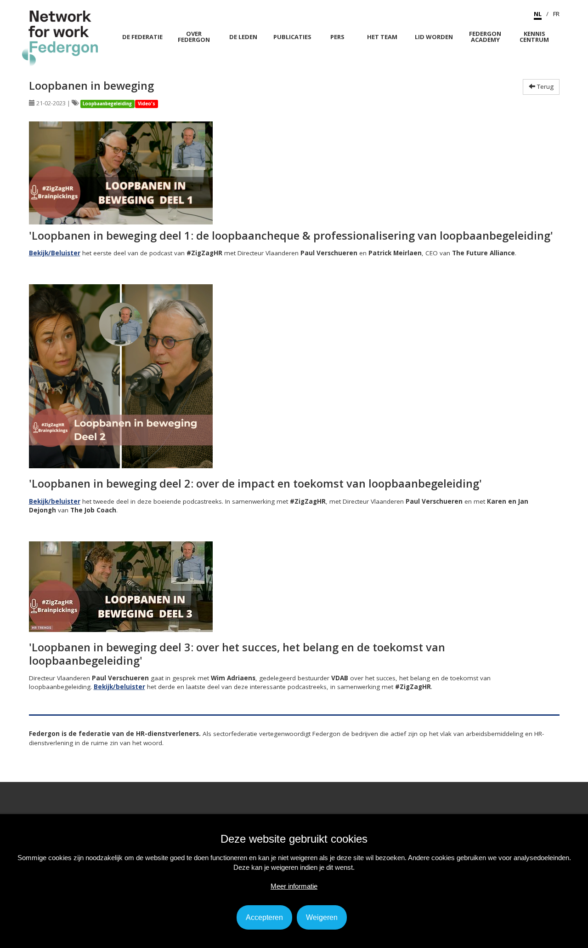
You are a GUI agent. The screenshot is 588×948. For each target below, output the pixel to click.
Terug (544, 86)
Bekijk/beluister (54, 501)
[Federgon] (60, 38)
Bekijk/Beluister (54, 253)
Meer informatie (294, 886)
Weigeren (322, 917)
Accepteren (264, 917)
